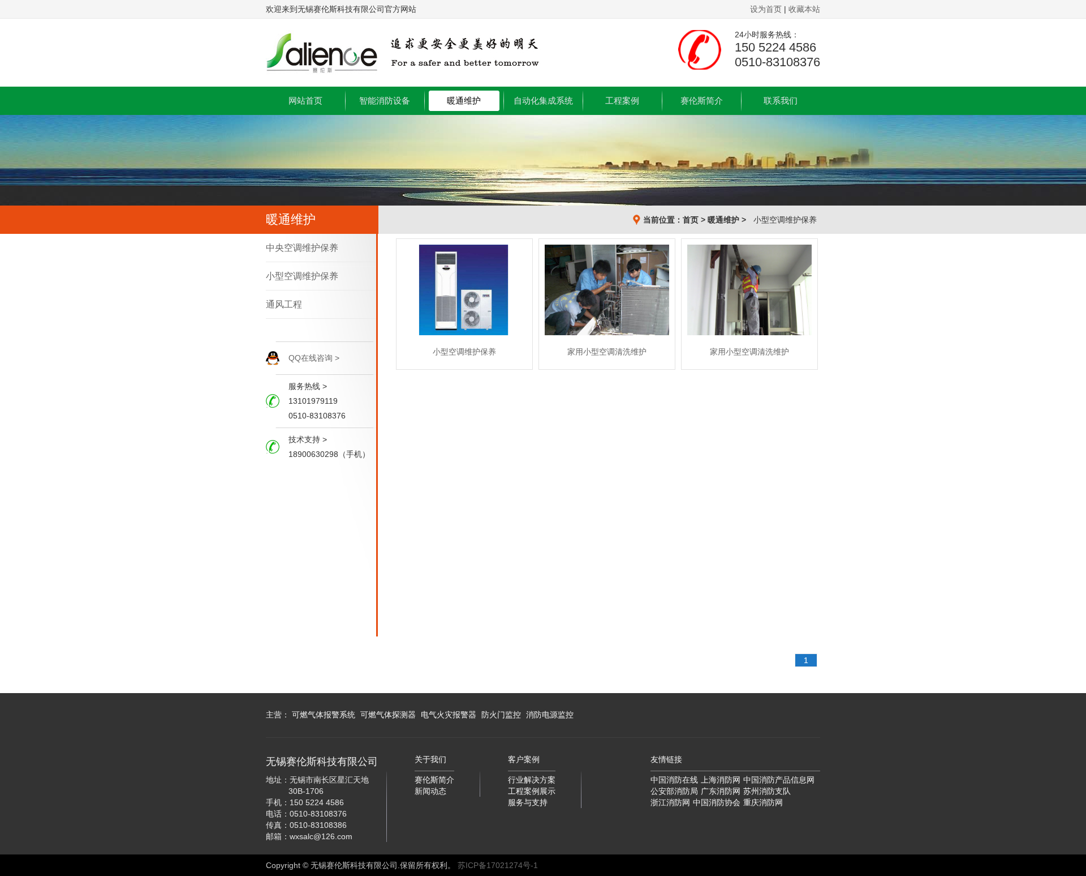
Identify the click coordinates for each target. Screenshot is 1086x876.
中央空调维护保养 (302, 248)
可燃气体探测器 (388, 714)
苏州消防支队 (767, 791)
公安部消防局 (674, 791)
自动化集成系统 (543, 100)
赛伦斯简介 (701, 100)
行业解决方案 (531, 779)
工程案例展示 (531, 791)
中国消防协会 (716, 802)
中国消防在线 (674, 779)
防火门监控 (501, 714)
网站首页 (305, 100)
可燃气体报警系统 (323, 714)
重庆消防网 (763, 802)
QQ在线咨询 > (313, 357)
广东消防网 (720, 791)
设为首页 (766, 9)
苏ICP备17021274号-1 (498, 865)
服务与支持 (528, 802)
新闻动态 (430, 791)
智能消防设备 (384, 100)
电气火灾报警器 (448, 714)
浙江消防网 (670, 802)
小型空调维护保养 (785, 219)
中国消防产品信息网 (779, 779)
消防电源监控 (550, 714)
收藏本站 (804, 9)
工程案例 (622, 100)
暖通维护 (464, 100)
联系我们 (781, 100)
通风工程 (284, 304)
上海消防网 (720, 779)
